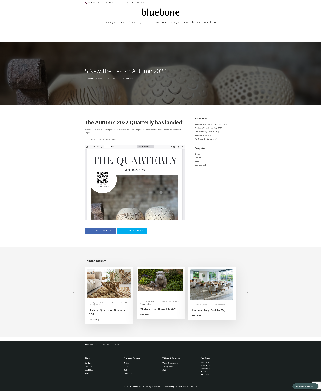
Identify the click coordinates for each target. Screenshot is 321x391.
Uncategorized (127, 78)
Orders (126, 363)
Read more (41, 314)
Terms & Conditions (170, 363)
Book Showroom (156, 22)
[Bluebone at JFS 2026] (57, 283)
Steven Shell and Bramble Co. (199, 22)
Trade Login (136, 22)
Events (197, 154)
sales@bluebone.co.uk (113, 3)
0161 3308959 (93, 3)
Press (117, 345)
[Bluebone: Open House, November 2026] (109, 283)
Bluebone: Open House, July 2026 (208, 128)
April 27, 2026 (201, 305)
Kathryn (111, 78)
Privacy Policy (168, 366)
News (122, 22)
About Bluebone (91, 345)
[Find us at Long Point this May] (211, 284)
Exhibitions (89, 370)
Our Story (88, 363)
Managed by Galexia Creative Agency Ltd (181, 387)
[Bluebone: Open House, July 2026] (160, 279)
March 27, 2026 (46, 303)
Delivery (127, 370)
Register (127, 366)
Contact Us (106, 345)
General (198, 158)
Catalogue (110, 22)
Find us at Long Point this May (207, 131)
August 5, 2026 (98, 302)
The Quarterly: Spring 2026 (206, 139)
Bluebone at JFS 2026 (203, 135)
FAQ (164, 370)
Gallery (174, 22)
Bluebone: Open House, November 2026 (211, 124)
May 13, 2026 (149, 302)
